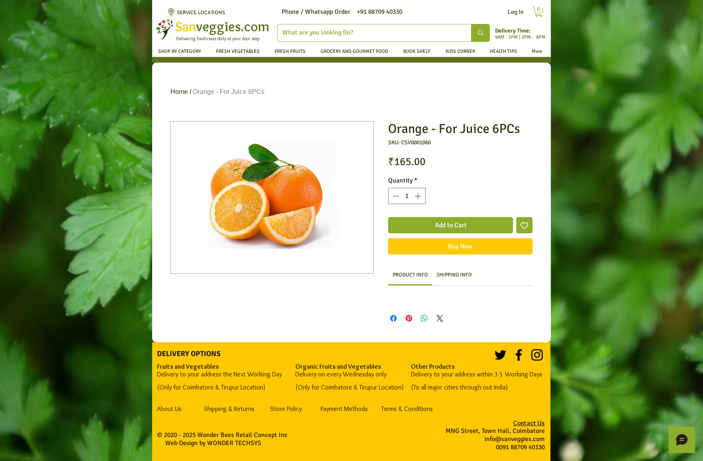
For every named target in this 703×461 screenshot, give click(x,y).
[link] (410, 275)
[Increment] (418, 196)
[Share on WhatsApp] (424, 318)
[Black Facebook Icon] (518, 355)
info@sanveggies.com (515, 439)
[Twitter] (500, 355)
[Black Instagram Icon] (537, 355)
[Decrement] (395, 196)
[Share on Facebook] (393, 318)
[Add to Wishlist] (524, 225)
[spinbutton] (407, 196)
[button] (539, 12)
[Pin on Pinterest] (409, 318)
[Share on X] (440, 318)
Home (179, 91)
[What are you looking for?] (480, 32)
